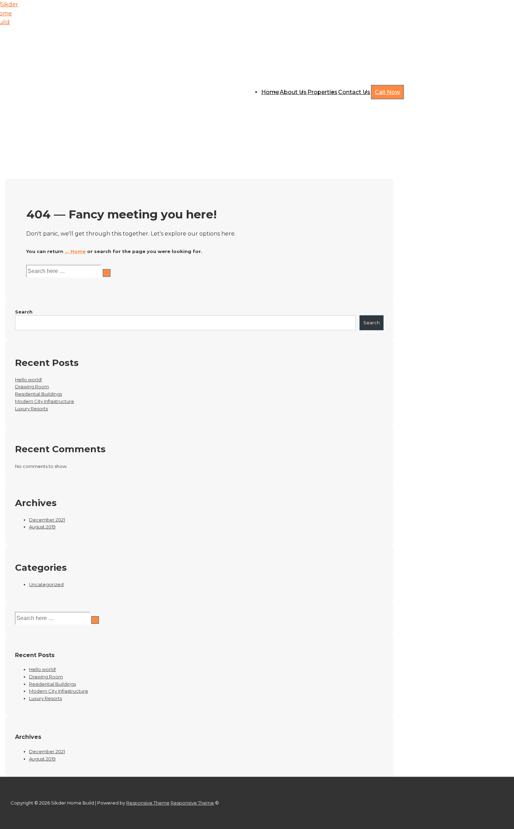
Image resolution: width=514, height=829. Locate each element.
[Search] (106, 273)
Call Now (387, 92)
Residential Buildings (38, 394)
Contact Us (354, 92)
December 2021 (47, 519)
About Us (293, 92)
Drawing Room (32, 386)
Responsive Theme (148, 803)
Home (270, 92)
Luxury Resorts (31, 408)
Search (24, 312)
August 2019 (42, 526)
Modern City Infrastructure (44, 401)
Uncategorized (46, 584)
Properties (322, 92)
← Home (75, 251)
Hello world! (28, 379)
